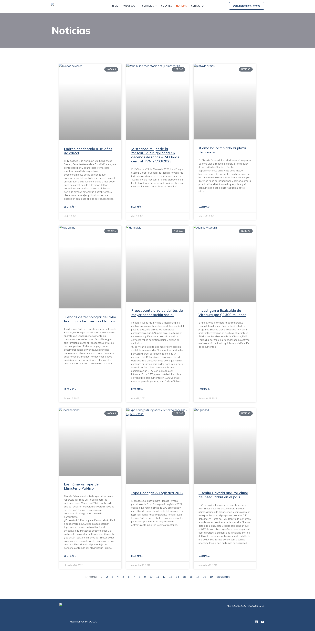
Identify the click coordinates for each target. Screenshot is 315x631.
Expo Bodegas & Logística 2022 (157, 493)
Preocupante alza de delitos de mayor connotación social (157, 312)
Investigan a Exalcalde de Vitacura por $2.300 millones (222, 312)
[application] (136, 6)
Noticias (181, 6)
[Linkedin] (256, 621)
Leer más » (70, 207)
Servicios (148, 6)
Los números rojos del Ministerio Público (82, 486)
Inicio (115, 6)
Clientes (166, 6)
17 (197, 576)
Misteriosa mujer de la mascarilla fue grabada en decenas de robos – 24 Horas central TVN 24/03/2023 (155, 155)
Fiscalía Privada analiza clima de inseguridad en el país (223, 495)
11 (157, 576)
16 (191, 576)
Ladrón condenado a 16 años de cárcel (88, 151)
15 (184, 576)
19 (211, 576)
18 (204, 576)
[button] (246, 6)
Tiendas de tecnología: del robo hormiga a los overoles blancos (90, 319)
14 (177, 576)
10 (151, 576)
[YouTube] (262, 621)
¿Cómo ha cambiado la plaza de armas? (222, 150)
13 (170, 576)
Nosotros (129, 6)
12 (164, 576)
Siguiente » (223, 576)
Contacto (197, 6)
